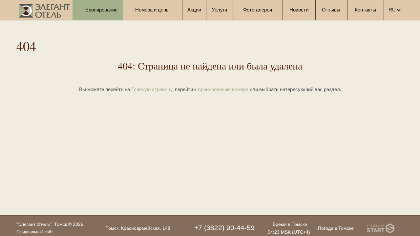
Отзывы (331, 9)
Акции (194, 9)
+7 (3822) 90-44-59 (224, 227)
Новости (298, 9)
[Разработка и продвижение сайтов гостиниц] (381, 228)
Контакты (365, 9)
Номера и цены (152, 9)
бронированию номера (223, 89)
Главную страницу (151, 89)
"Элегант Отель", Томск (41, 224)
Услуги (219, 9)
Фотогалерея (257, 9)
